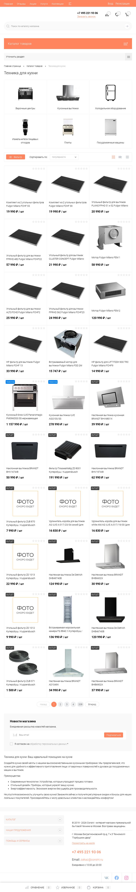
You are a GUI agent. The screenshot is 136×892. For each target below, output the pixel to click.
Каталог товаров (20, 43)
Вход (110, 3)
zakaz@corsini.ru (92, 859)
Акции (33, 3)
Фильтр (18, 157)
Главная (8, 3)
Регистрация (123, 3)
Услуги (44, 3)
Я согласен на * (41, 744)
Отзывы (21, 3)
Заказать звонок (86, 16)
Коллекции (58, 3)
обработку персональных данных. (48, 744)
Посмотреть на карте (83, 843)
